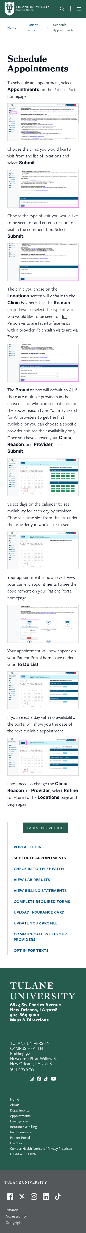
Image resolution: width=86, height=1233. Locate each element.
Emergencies (19, 1121)
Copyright (14, 1222)
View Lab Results (32, 879)
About (14, 1104)
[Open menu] (78, 9)
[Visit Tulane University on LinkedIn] (45, 1198)
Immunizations (20, 1131)
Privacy (12, 1210)
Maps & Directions (29, 1020)
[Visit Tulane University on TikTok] (57, 1198)
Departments (19, 1110)
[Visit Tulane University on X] (22, 1198)
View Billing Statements (40, 890)
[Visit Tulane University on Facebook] (10, 1198)
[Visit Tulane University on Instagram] (34, 1198)
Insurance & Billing (23, 1126)
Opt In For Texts (31, 950)
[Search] (62, 9)
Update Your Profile (36, 923)
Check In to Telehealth (39, 868)
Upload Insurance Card (39, 912)
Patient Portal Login (45, 827)
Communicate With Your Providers (40, 936)
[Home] (27, 9)
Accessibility (16, 1216)
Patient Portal (20, 1137)
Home (14, 1099)
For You (16, 1142)
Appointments (20, 1115)
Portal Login (28, 847)
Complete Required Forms (42, 901)
